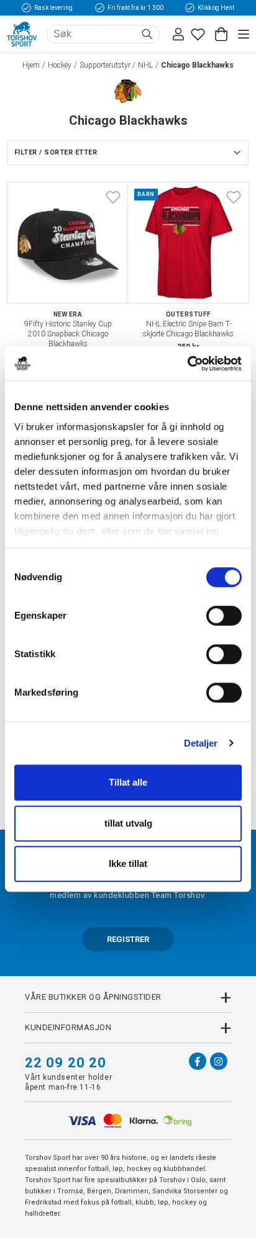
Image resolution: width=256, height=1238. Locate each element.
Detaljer (201, 743)
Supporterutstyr (105, 65)
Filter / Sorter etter (55, 152)
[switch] (224, 616)
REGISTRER (128, 939)
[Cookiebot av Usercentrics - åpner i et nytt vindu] (187, 364)
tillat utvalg (128, 823)
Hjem (31, 65)
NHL (145, 65)
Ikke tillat (128, 863)
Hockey (59, 65)
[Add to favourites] (113, 197)
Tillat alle (128, 782)
